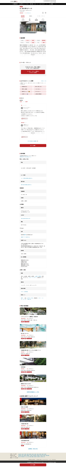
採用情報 (55, 462)
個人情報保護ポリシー (30, 462)
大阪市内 (35, 456)
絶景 (22, 298)
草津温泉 (19, 455)
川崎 (21, 456)
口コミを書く (33, 145)
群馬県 (30, 454)
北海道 (38, 454)
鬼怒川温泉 (47, 455)
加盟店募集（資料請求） (32, 459)
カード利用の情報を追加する (26, 178)
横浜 (19, 456)
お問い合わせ (54, 459)
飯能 (30, 456)
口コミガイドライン (45, 459)
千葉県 (25, 454)
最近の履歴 (53, 1)
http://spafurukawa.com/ (25, 218)
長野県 (40, 454)
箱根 (22, 455)
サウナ (22, 291)
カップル (24, 299)
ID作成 (55, 2)
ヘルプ (50, 459)
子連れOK (29, 299)
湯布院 (44, 455)
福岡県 (45, 454)
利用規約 (42, 462)
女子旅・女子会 (30, 298)
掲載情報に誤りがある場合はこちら (25, 156)
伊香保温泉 (34, 455)
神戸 (44, 456)
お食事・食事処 (38, 276)
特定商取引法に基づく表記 (37, 462)
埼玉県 (23, 454)
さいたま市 (27, 456)
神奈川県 (19, 454)
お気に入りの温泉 (47, 1)
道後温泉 (38, 455)
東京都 (33, 454)
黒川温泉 (41, 455)
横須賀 (23, 456)
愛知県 (43, 454)
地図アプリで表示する (25, 237)
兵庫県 (28, 454)
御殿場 (32, 456)
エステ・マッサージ (33, 277)
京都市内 (38, 456)
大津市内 (41, 456)
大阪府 (35, 454)
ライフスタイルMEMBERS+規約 (48, 462)
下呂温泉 (31, 455)
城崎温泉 (28, 455)
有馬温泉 (24, 455)
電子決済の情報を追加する (26, 184)
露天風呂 (26, 291)
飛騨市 (25, 234)
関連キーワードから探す (14, 457)
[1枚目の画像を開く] (33, 27)
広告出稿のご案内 (39, 459)
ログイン (51, 2)
